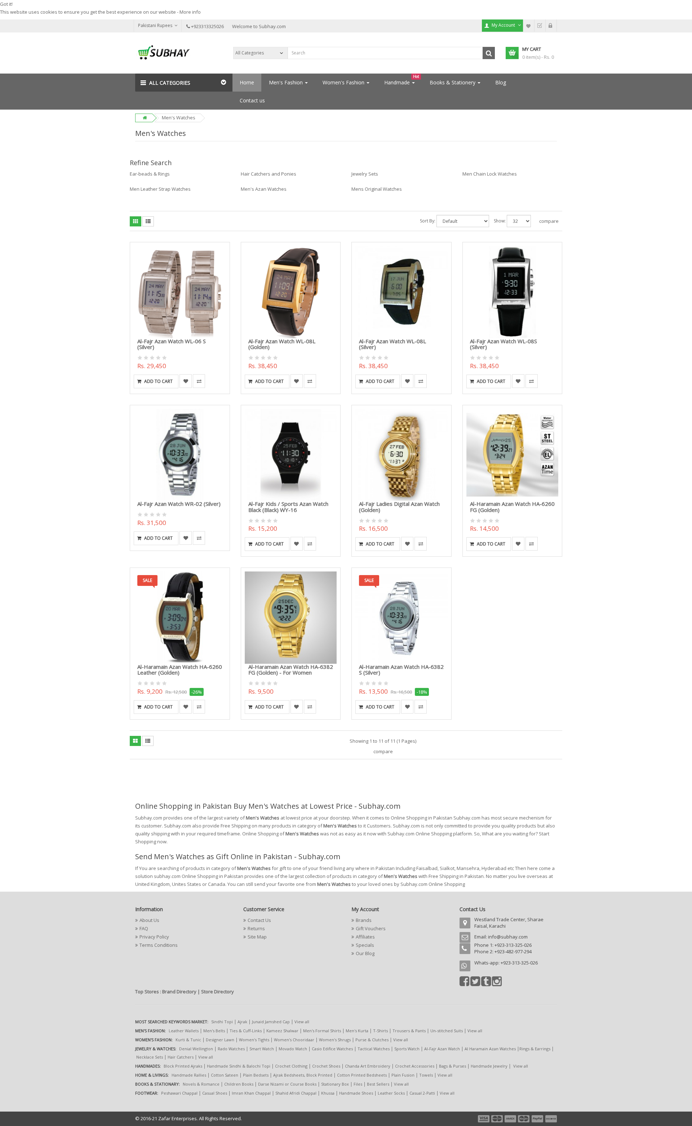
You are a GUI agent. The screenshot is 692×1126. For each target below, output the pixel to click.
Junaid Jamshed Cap (271, 1021)
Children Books (238, 1084)
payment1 (484, 1118)
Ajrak (242, 1021)
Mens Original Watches (376, 189)
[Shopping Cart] (551, 25)
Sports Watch (407, 1048)
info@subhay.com (508, 936)
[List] (148, 221)
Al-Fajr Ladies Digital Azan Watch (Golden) (399, 506)
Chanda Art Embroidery (368, 1066)
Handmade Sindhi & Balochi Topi (238, 1066)
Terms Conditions (158, 945)
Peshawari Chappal (179, 1093)
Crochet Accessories (414, 1066)
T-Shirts (380, 1030)
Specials (365, 945)
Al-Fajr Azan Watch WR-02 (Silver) (179, 503)
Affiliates (365, 936)
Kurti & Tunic (188, 1039)
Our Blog (365, 953)
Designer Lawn (220, 1039)
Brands (364, 920)
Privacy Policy (154, 936)
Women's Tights (254, 1039)
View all (301, 1021)
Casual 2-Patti (422, 1093)
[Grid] (135, 221)
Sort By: (427, 221)
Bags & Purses (452, 1066)
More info (190, 12)
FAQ (143, 928)
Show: (500, 221)
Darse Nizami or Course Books (287, 1084)
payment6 (550, 1118)
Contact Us (259, 920)
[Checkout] (540, 25)
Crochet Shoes (326, 1066)
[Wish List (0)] (528, 25)
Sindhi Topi (222, 1021)
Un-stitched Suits (446, 1030)
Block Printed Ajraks (183, 1066)
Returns (256, 928)
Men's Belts (214, 1030)
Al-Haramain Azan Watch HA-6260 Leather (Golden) (179, 669)
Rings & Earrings (534, 1048)
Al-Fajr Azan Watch (442, 1048)
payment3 (510, 1118)
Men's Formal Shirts (322, 1030)
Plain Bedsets (256, 1075)
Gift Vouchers (371, 928)
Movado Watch (293, 1048)
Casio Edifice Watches (332, 1048)
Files (358, 1084)
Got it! (6, 4)
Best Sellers (378, 1084)
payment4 (524, 1118)
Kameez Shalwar (282, 1030)
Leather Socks (391, 1093)
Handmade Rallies (189, 1075)
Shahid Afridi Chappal (295, 1093)
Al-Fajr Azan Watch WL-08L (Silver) (392, 344)
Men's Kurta (357, 1030)
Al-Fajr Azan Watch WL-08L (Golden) (281, 344)
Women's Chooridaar (294, 1039)
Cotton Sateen (224, 1075)
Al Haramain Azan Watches (490, 1048)
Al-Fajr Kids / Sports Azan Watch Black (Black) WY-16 (288, 506)
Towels (426, 1075)
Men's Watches (178, 117)
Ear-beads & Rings (150, 174)
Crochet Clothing (291, 1066)
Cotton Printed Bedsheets (362, 1075)
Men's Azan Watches (264, 189)
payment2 (497, 1118)
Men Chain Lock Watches (489, 174)
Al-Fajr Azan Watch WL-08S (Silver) (503, 344)
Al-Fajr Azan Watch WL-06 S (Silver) (171, 344)
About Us (149, 920)
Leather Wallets (184, 1030)
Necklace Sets (149, 1057)
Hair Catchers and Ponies (268, 174)
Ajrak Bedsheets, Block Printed (302, 1075)
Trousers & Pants (409, 1030)
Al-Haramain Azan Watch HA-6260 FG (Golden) (512, 506)
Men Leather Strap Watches (160, 189)
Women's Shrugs (335, 1039)
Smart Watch (261, 1048)
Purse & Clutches (372, 1039)
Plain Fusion (402, 1075)
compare (549, 221)
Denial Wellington (196, 1048)
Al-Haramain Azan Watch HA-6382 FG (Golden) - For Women (290, 669)
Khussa (327, 1093)
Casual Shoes (214, 1093)
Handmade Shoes (356, 1093)
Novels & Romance (201, 1084)
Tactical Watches (374, 1048)
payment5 (537, 1118)
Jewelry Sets (364, 174)
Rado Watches (231, 1048)
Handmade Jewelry (489, 1066)
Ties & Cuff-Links (246, 1030)
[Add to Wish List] (185, 381)
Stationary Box (335, 1084)
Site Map (257, 936)
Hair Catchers (181, 1057)
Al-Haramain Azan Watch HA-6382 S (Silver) (401, 669)
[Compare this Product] (199, 381)
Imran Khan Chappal (251, 1093)
